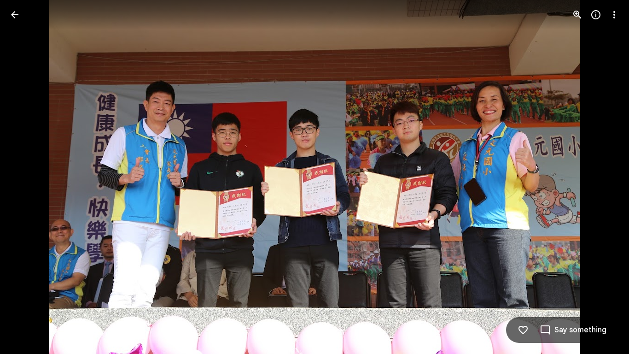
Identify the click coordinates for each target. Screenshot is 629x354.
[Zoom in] (577, 15)
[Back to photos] (15, 15)
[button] (26, 177)
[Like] (523, 330)
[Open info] (596, 15)
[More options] (614, 15)
